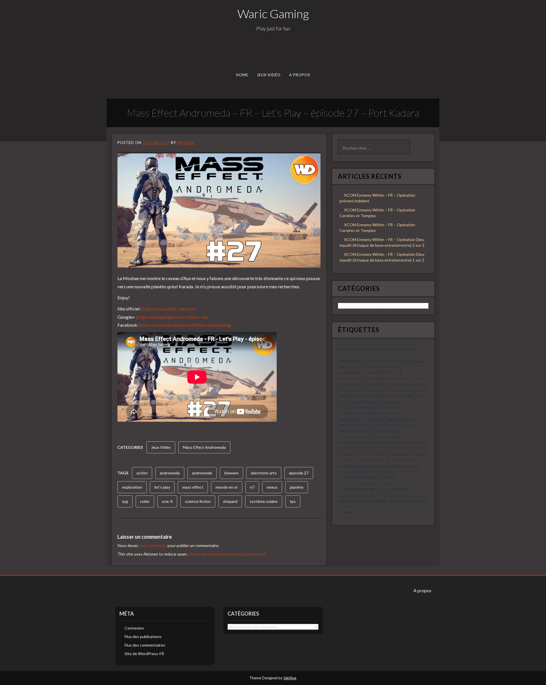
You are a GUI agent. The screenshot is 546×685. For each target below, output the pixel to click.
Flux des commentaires (145, 645)
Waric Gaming (273, 14)
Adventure (372, 349)
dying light (352, 384)
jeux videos (361, 407)
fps (419, 396)
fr (342, 407)
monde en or (227, 487)
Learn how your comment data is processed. (227, 554)
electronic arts (264, 472)
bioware (231, 472)
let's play (162, 487)
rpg (125, 501)
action (142, 472)
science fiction (198, 501)
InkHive (290, 678)
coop (369, 372)
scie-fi (167, 501)
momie (377, 419)
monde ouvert (356, 431)
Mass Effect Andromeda (204, 447)
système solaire (264, 501)
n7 (252, 487)
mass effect (192, 487)
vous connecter (153, 545)
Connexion (134, 628)
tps (293, 501)
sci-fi (362, 454)
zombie (347, 512)
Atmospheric (383, 361)
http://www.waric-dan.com (168, 308)
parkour (380, 442)
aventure (412, 361)
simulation (374, 466)
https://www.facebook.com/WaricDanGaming (185, 325)
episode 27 (299, 472)
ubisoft (400, 489)
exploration (132, 487)
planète (296, 487)
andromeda (170, 472)
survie (388, 477)
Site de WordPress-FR (144, 653)
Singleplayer (405, 466)
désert (376, 384)
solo (345, 477)
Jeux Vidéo (269, 75)
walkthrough (355, 501)
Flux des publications (143, 636)
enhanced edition (359, 396)
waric (382, 501)
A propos (299, 75)
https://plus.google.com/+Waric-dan (173, 317)
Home (242, 75)
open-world (353, 442)
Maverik (186, 142)
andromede (202, 472)
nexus (272, 487)
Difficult (389, 372)
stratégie (366, 477)
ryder (145, 501)
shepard (230, 501)
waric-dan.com (410, 501)
